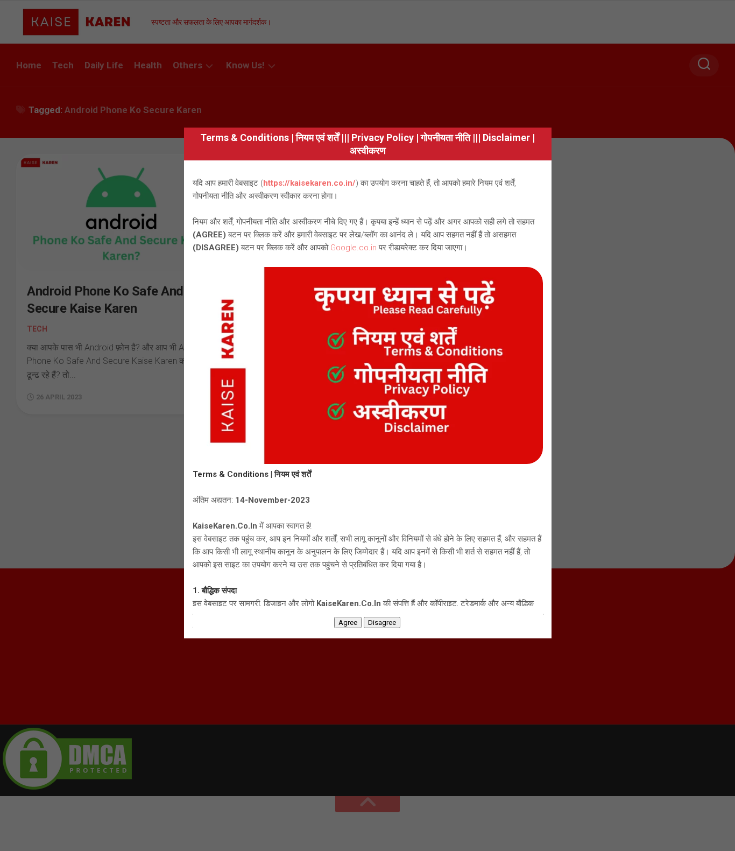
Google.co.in (353, 247)
